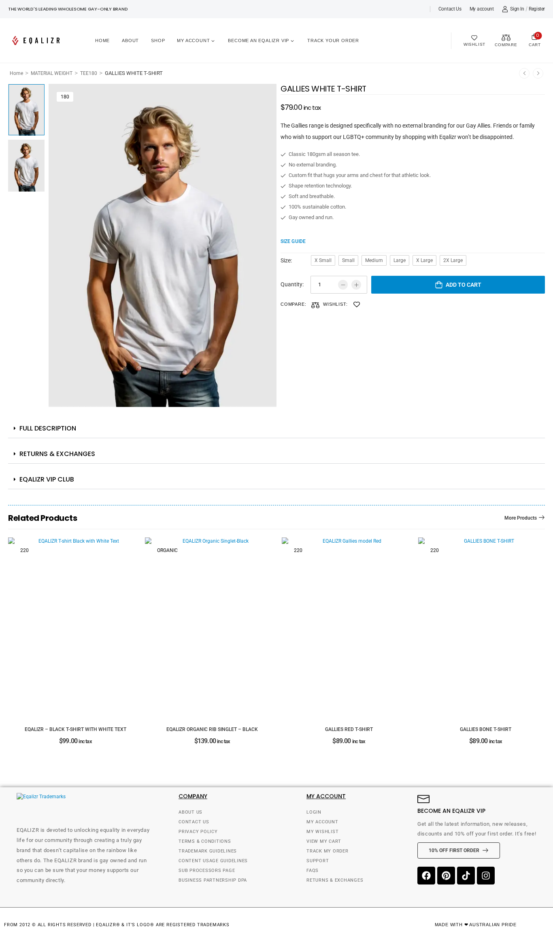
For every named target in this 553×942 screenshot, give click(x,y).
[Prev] (524, 73)
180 (65, 97)
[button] (276, 428)
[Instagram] (486, 875)
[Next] (538, 73)
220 (24, 550)
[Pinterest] (446, 875)
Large (399, 260)
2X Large (453, 260)
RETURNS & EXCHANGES (57, 453)
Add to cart (463, 284)
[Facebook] (426, 875)
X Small (323, 260)
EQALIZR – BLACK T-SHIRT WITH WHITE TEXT (75, 729)
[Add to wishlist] (356, 304)
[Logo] (37, 40)
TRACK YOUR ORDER (333, 40)
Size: (286, 260)
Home (102, 40)
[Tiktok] (466, 875)
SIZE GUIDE (293, 241)
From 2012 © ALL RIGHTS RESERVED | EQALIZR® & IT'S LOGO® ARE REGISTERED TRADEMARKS (117, 924)
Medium (374, 260)
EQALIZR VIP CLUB (46, 479)
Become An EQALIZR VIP (258, 40)
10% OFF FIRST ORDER (454, 850)
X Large (424, 260)
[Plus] (356, 285)
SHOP (158, 40)
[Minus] (343, 285)
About (130, 40)
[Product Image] (162, 245)
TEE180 (88, 73)
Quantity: (292, 284)
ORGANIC (167, 550)
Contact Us (450, 9)
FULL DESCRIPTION (47, 428)
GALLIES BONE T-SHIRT (485, 729)
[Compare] (315, 305)
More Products (520, 518)
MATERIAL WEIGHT (51, 73)
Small (348, 260)
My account (482, 9)
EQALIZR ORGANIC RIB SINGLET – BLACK (212, 729)
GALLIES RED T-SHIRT (349, 729)
